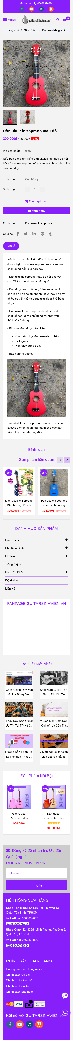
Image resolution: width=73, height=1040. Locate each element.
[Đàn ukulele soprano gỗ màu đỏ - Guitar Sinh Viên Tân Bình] (36, 73)
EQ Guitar (11, 580)
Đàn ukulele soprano (38, 223)
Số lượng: (9, 189)
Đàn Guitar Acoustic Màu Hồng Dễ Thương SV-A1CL (19, 816)
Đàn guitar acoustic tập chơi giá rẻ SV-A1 (53, 816)
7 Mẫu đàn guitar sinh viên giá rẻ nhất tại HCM (54, 754)
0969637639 (44, 3)
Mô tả (11, 246)
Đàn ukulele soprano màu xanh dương (54, 503)
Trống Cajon (13, 564)
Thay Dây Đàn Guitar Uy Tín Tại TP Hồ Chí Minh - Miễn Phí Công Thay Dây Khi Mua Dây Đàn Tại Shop (19, 723)
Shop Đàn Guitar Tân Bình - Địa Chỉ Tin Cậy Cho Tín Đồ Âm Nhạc (53, 692)
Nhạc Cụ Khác (14, 572)
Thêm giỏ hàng (38, 201)
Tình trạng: (10, 179)
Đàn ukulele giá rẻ (53, 30)
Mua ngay (38, 210)
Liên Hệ (10, 588)
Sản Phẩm (30, 30)
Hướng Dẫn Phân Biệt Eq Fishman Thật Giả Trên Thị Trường (19, 754)
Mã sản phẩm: (12, 150)
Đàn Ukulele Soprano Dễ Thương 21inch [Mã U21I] (19, 503)
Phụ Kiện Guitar (15, 548)
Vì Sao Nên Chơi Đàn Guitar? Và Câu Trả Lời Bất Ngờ (54, 723)
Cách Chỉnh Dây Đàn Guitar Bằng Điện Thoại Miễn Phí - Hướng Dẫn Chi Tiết (19, 692)
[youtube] (32, 8)
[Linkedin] (34, 234)
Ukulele (10, 556)
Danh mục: (10, 223)
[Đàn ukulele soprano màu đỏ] (36, 19)
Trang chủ (12, 30)
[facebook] (22, 8)
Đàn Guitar (12, 540)
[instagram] (42, 8)
